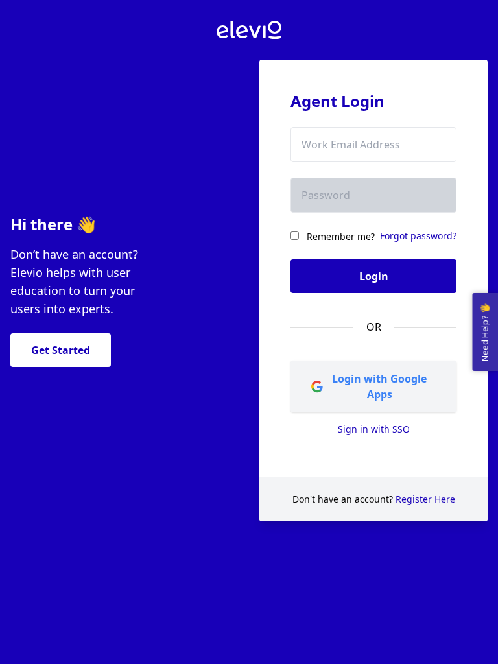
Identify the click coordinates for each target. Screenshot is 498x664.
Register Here (425, 499)
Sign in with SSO (374, 429)
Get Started (60, 350)
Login (373, 276)
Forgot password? (418, 236)
